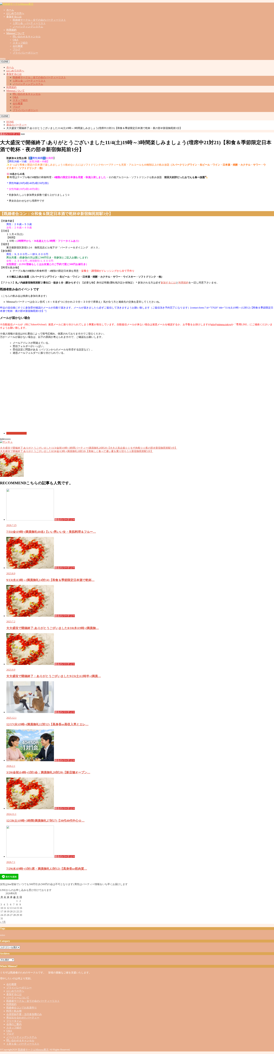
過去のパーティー (16, 433)
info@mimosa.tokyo (221, 324)
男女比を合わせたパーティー (22, 1017)
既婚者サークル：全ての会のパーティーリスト (39, 20)
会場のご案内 (14, 1024)
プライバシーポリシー (25, 52)
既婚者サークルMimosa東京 (33, 1049)
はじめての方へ (15, 13)
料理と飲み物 (14, 1011)
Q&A (15, 39)
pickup (2, 935)
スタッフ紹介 (20, 42)
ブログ (16, 49)
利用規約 (11, 30)
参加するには (14, 16)
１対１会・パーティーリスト (29, 23)
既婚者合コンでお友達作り (21, 1007)
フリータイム (14, 1021)
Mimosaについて (15, 33)
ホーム (10, 10)
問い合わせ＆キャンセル (27, 36)
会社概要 (18, 46)
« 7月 (3, 922)
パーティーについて (17, 997)
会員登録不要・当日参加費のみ (24, 1014)
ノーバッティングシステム (28, 26)
